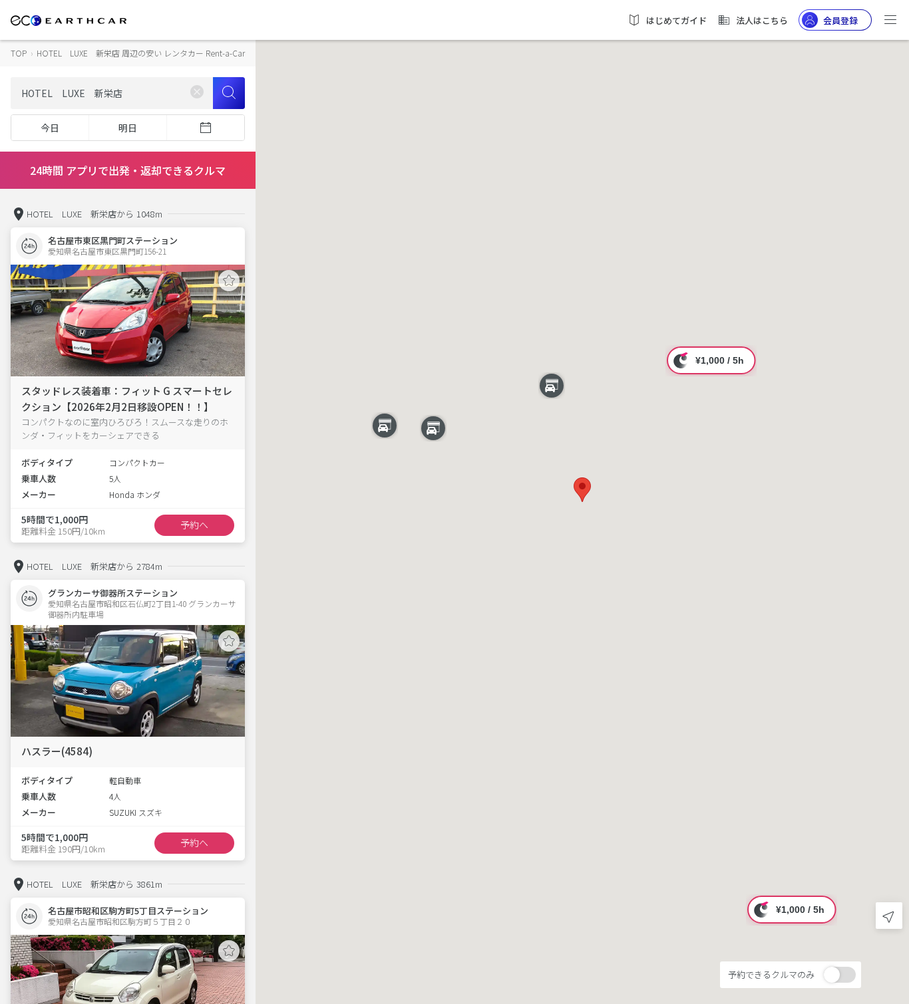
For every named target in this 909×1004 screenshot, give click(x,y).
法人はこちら (762, 20)
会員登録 (840, 20)
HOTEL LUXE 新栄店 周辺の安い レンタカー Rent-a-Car (141, 53)
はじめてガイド (676, 20)
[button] (582, 489)
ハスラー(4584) (56, 751)
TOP (19, 53)
